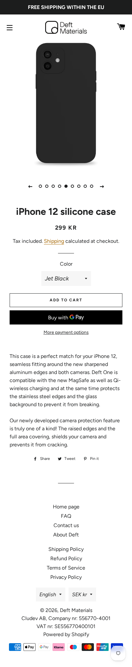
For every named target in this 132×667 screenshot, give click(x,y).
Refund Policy (66, 558)
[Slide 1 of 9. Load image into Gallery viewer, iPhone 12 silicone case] (40, 186)
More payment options (66, 332)
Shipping (54, 241)
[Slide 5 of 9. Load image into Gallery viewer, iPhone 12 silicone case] (66, 186)
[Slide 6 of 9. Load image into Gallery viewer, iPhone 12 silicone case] (72, 186)
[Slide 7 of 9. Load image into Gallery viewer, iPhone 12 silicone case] (79, 186)
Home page (66, 507)
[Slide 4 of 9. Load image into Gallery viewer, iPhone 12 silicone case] (59, 186)
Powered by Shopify (66, 634)
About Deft (66, 535)
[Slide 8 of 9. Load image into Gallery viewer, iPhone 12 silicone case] (85, 186)
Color (66, 264)
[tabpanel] (66, 105)
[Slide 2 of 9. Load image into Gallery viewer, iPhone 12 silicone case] (47, 186)
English (47, 594)
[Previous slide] (30, 186)
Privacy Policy (66, 577)
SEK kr (79, 594)
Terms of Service (66, 568)
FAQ (66, 516)
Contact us (66, 525)
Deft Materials (76, 610)
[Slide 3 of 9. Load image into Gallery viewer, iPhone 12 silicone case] (53, 186)
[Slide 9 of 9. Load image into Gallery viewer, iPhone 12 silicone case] (91, 186)
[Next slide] (102, 186)
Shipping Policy (66, 549)
